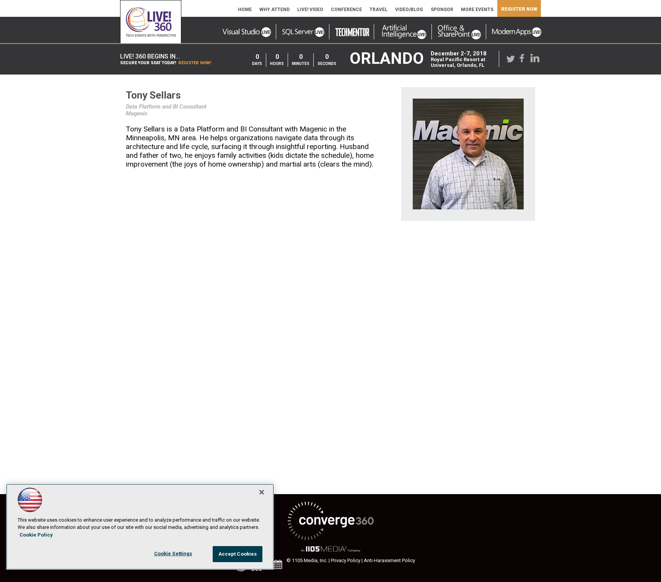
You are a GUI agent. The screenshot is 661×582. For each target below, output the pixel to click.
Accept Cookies (237, 554)
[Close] (261, 492)
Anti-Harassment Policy (389, 560)
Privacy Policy (345, 560)
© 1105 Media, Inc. (307, 560)
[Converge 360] (330, 521)
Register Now (519, 9)
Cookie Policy (36, 535)
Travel (378, 9)
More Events (477, 9)
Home (245, 9)
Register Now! (194, 62)
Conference (346, 9)
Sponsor (442, 9)
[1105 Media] (330, 549)
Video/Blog (409, 9)
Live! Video (310, 9)
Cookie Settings (173, 553)
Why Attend (274, 9)
